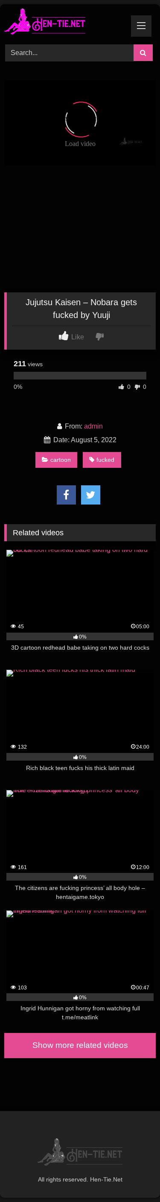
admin (93, 426)
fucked (105, 459)
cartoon (60, 459)
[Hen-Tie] (65, 23)
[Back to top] (133, 1176)
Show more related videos (80, 1045)
